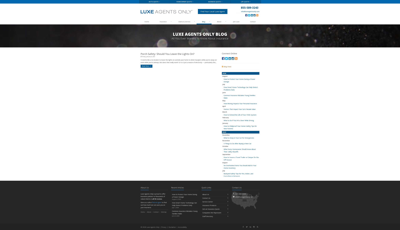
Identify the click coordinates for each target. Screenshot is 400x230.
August (225, 76)
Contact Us (206, 198)
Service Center (207, 202)
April (224, 106)
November (226, 141)
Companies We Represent (211, 213)
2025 (224, 132)
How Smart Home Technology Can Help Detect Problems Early (184, 205)
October (225, 146)
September (226, 154)
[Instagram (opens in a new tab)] (254, 15)
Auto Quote (154, 2)
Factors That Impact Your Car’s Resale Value (240, 109)
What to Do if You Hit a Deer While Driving (239, 120)
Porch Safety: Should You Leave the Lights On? (167, 54)
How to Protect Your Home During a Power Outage (184, 196)
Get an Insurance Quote (211, 209)
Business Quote (214, 2)
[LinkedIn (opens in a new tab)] (252, 15)
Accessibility (182, 227)
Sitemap (163, 212)
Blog (206, 21)
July (223, 84)
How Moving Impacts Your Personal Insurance (240, 103)
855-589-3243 (240, 194)
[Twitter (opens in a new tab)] (249, 15)
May (224, 101)
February (225, 118)
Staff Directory (207, 216)
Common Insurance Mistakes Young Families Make (185, 213)
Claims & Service (186, 21)
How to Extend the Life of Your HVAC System (240, 115)
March (224, 112)
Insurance (166, 21)
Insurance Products (209, 205)
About (221, 21)
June (224, 92)
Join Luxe (236, 22)
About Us (205, 194)
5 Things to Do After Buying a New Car (237, 143)
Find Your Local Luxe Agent (213, 11)
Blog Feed (227, 66)
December (226, 135)
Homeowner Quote (184, 2)
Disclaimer (172, 227)
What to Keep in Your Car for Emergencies (239, 138)
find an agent (157, 202)
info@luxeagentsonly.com (250, 11)
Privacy (163, 227)
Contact (253, 22)
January (225, 123)
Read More (146, 66)
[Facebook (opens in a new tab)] (246, 15)
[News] (257, 15)
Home (146, 22)
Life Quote (245, 2)
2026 (224, 73)
